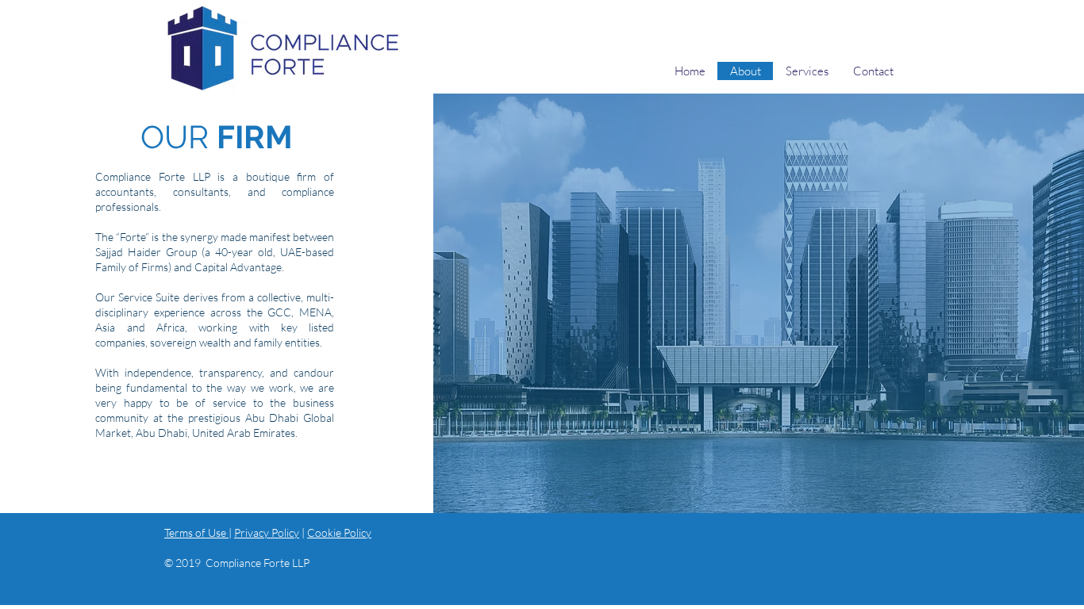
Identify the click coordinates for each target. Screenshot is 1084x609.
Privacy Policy (266, 532)
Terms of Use (196, 532)
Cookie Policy (339, 532)
